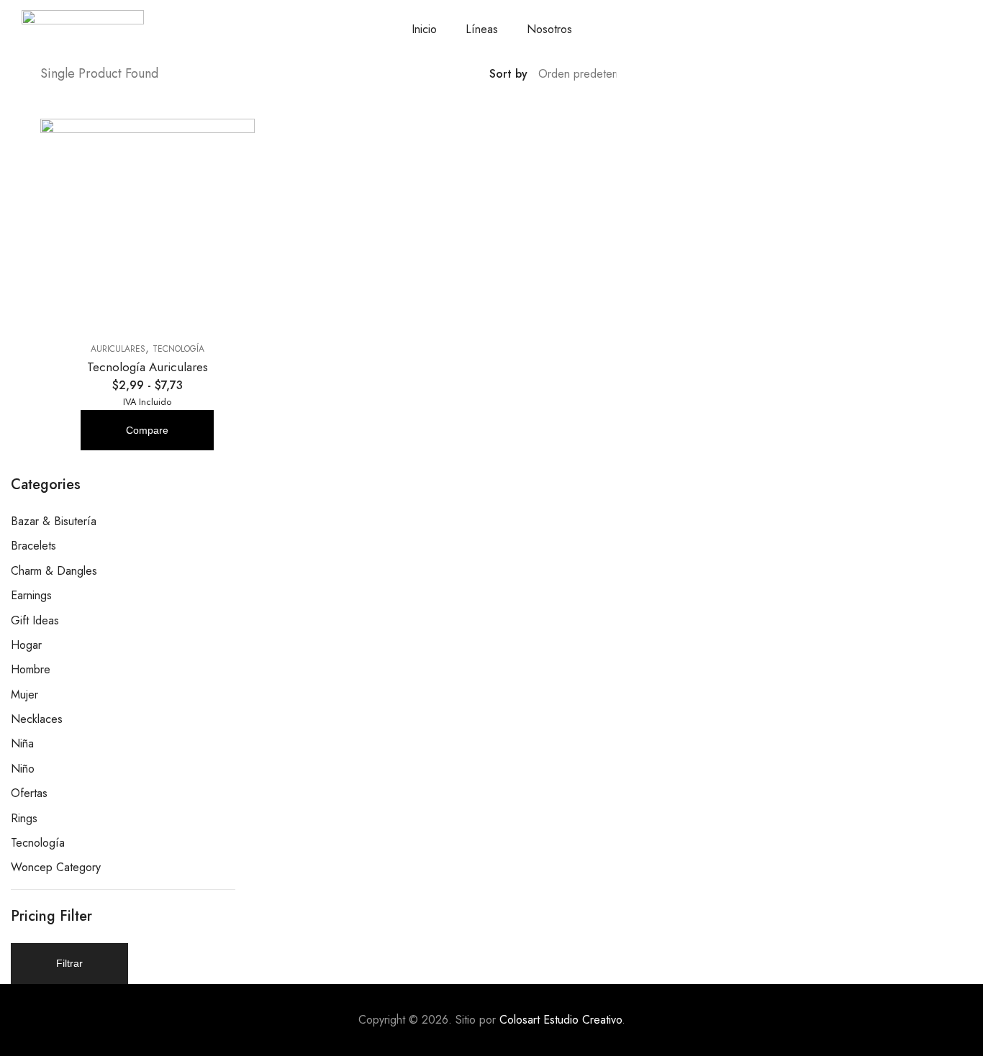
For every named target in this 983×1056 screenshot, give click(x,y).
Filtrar (69, 963)
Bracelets (33, 545)
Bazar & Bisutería (53, 521)
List (659, 74)
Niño (23, 768)
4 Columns (722, 74)
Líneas (482, 29)
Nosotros (549, 29)
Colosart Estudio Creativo (560, 1019)
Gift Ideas (35, 620)
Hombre (30, 669)
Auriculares (118, 348)
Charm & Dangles (54, 571)
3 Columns (701, 74)
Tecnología (178, 348)
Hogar (26, 645)
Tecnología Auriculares (147, 366)
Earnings (31, 595)
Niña (22, 743)
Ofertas (29, 793)
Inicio (424, 29)
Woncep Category (56, 867)
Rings (24, 818)
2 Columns (680, 74)
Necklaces (37, 719)
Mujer (24, 694)
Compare (147, 430)
